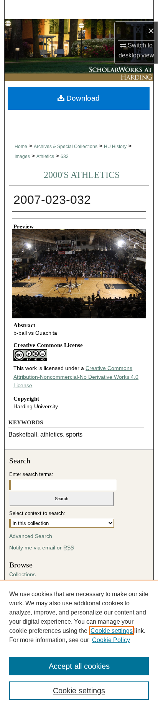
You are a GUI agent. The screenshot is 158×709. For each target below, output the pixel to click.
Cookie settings (112, 631)
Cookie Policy (111, 640)
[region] (79, 644)
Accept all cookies (79, 666)
